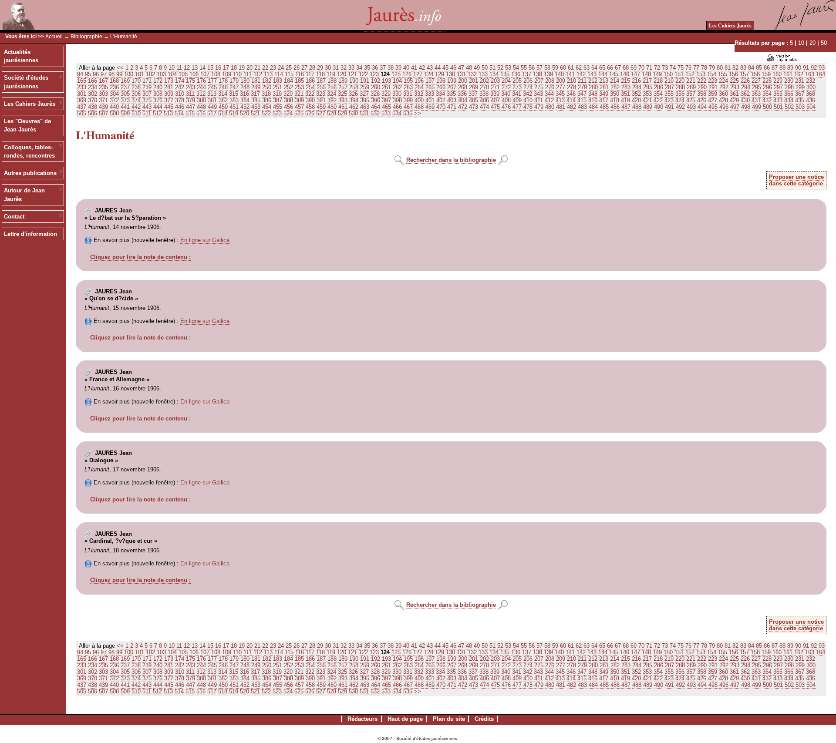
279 (582, 87)
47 (461, 67)
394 (353, 100)
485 (604, 107)
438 (92, 107)
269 (473, 87)
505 (81, 113)
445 (168, 107)
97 (104, 74)
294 (745, 87)
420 (636, 100)
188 (332, 80)
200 (462, 80)
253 (299, 87)
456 (288, 107)
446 (179, 107)
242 (179, 87)
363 (756, 94)
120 (341, 74)
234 (92, 87)
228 (767, 80)
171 (147, 80)
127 (417, 74)
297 (778, 87)
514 (179, 113)
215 (625, 80)
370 (92, 100)
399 (408, 100)
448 (201, 107)
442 (136, 107)
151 (679, 74)
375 (147, 100)
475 (495, 107)
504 (811, 107)
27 (304, 67)
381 (212, 100)
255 (321, 87)
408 (506, 100)
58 (547, 67)
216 (636, 80)
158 (755, 74)
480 (549, 107)
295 (756, 87)
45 (445, 67)
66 (610, 67)
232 (810, 80)
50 (824, 43)
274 (528, 87)
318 (266, 94)
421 (647, 100)
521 (255, 113)
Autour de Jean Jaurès (24, 194)
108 (215, 74)
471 (451, 107)
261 (386, 87)
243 (190, 87)
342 (527, 94)
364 (767, 94)
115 (289, 74)
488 (636, 107)
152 (689, 74)
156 (733, 74)
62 (579, 67)
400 (419, 100)
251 (277, 87)
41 (414, 67)
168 (114, 80)
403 (451, 100)
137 (526, 74)
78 (704, 67)
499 (756, 107)
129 (439, 74)
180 (244, 80)
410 (528, 100)
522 (266, 113)
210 (571, 80)
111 (247, 74)
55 (524, 67)
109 (226, 74)
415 (582, 100)
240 (157, 87)
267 (451, 87)
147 (635, 74)
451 (234, 107)
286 (658, 87)
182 (266, 80)
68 (626, 67)
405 (473, 100)
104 (172, 74)
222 (701, 80)
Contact (14, 216)
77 (696, 67)
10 (801, 43)
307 (147, 94)
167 (103, 80)
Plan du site (449, 719)
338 (484, 94)
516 (201, 113)
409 (517, 100)
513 (168, 113)
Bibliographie (86, 37)
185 (299, 80)
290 (702, 87)
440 (114, 107)
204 (506, 80)
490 (658, 107)
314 (222, 94)
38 (391, 67)
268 (462, 87)
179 (234, 80)
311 (190, 94)
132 (472, 74)
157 (744, 74)
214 (614, 80)
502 (789, 107)
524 (288, 113)
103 (161, 74)
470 (440, 107)
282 (615, 87)
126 (406, 74)
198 (440, 80)
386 (266, 100)
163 (809, 74)
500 (767, 107)
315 (233, 94)
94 (80, 74)
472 (462, 107)
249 (255, 87)
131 (461, 74)
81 (728, 67)
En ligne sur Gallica (204, 240)
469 (430, 107)
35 (367, 67)
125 (396, 74)
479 (538, 107)
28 (312, 67)
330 (396, 94)
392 (332, 100)
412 (549, 100)
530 (353, 113)
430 (745, 100)
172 (157, 80)
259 (364, 87)
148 (646, 74)
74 (673, 67)
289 (691, 87)
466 (397, 107)
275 (538, 87)
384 (244, 100)
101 (139, 74)
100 (128, 74)
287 (669, 87)
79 (712, 67)
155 (722, 74)
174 (179, 80)
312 (201, 94)
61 (571, 67)
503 (800, 107)
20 (812, 43)
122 (363, 74)
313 (211, 94)
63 (586, 67)
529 (342, 113)
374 (136, 100)
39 (398, 67)
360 (723, 94)
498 (745, 107)
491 (669, 107)
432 (767, 100)
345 (560, 94)
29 (320, 67)
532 (375, 113)
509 (125, 113)
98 (111, 74)
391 (321, 100)
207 (538, 80)
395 (364, 100)
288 (680, 87)
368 (810, 94)
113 (268, 74)
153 (700, 74)
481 (560, 107)
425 (690, 100)
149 (657, 74)
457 (299, 107)
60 (563, 67)
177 (212, 80)
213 (603, 80)
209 (560, 80)
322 (309, 94)
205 (517, 80)
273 (517, 87)
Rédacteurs (362, 719)
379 (190, 100)
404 (462, 100)
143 (592, 74)
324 (331, 94)
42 (422, 67)
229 (777, 80)
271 (495, 87)
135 (504, 74)
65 (602, 67)
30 (328, 67)
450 (223, 107)
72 (657, 67)
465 (386, 107)
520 (244, 113)
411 (538, 100)
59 (555, 67)
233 (81, 87)
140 (559, 74)
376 (157, 100)
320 (288, 94)
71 (649, 67)
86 (767, 67)
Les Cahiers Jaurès (730, 25)
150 (668, 74)
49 (477, 67)
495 (713, 107)
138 (537, 74)
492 (680, 107)
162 (798, 74)
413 (560, 100)
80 (720, 67)
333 (429, 94)
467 (408, 107)
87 (775, 67)
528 (331, 113)
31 (336, 67)
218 (658, 80)
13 (195, 67)
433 (777, 100)
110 (237, 74)
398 (397, 100)
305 (125, 94)
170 (136, 80)
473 (473, 107)
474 (484, 107)
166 (92, 80)
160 (777, 74)
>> (417, 113)
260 (375, 87)
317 (255, 94)
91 (806, 67)
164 (820, 74)
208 (549, 80)
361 (734, 94)
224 (723, 80)
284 (636, 87)
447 (190, 107)
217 (647, 80)
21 (257, 67)
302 (92, 94)
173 (168, 80)
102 (150, 74)
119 (331, 74)
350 (614, 94)
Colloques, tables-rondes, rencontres (29, 151)
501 (778, 107)
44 (438, 67)
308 (157, 94)
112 (257, 74)
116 (299, 74)
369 (81, 100)
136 (515, 74)
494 (702, 107)
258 (353, 87)
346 (571, 94)
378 (179, 100)
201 (473, 80)
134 (494, 74)
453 (255, 107)
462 (353, 107)
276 (549, 87)
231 (799, 80)
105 (183, 74)
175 (190, 80)
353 (647, 94)
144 (602, 74)
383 (234, 100)
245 (212, 87)
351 (625, 94)
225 (734, 80)
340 (505, 94)
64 (594, 67)
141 (570, 74)
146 (624, 74)
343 (538, 94)
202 (484, 80)
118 (320, 74)
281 (604, 87)
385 (255, 100)
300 (811, 87)
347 (582, 94)
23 (273, 67)
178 (223, 80)
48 (469, 67)
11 (179, 67)
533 (386, 113)
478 (528, 107)
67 (618, 67)
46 (453, 67)
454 (266, 107)
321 (298, 94)
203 (495, 80)
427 (712, 100)
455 (277, 107)
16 (218, 67)
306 (136, 94)
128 (428, 74)
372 (114, 100)
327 (364, 94)
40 (406, 67)
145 (613, 74)
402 (440, 100)
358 (701, 94)
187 (321, 80)
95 (88, 74)
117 (310, 74)
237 (125, 87)
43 (430, 67)
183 (277, 80)
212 (592, 80)
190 (353, 80)
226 (745, 80)
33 (351, 67)
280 (593, 87)
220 (679, 80)
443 (147, 107)
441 (125, 107)
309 (168, 94)
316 (244, 94)
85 (759, 67)
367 (799, 94)
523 (277, 113)
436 (810, 100)
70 (641, 67)
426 (701, 100)
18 (234, 67)
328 (375, 94)
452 (244, 107)
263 (408, 87)
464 (375, 107)
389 (299, 100)
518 (222, 113)
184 (288, 80)
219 (669, 80)
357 (690, 94)
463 (364, 107)
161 (787, 74)
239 (147, 87)
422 (658, 100)
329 (386, 94)
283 (625, 87)
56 (532, 67)
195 (408, 80)
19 (242, 67)
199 (451, 80)
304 (114, 94)
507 (103, 113)
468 (419, 107)
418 (614, 100)
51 (492, 67)
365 (777, 94)
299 (800, 87)
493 (691, 107)
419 (625, 100)
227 (756, 80)
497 (734, 107)
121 (352, 74)
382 (223, 100)
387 (277, 100)
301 (81, 94)
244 (201, 87)
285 (647, 87)
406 (484, 100)
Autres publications (30, 173)
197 (430, 80)
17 (226, 67)
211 (582, 80)
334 (440, 94)
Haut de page (405, 719)
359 (712, 94)
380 (201, 100)
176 (201, 80)
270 (484, 87)
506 (92, 113)
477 (517, 107)
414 (571, 100)
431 (756, 100)
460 (332, 107)
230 (788, 80)
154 (711, 74)
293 (734, 87)
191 (364, 80)
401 (430, 100)
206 (528, 80)
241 (168, 87)
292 (723, 87)
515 (190, 113)
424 (679, 100)
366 (788, 94)
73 (665, 67)
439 (103, 107)
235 (103, 87)
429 (734, 100)
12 (187, 67)
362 (745, 94)
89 (790, 67)
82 (735, 67)
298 (789, 87)
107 (204, 74)
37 (383, 67)
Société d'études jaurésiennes (26, 82)
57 (539, 67)
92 (814, 67)
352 (636, 94)
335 (451, 94)
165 (81, 80)
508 (114, 113)
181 (255, 80)
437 (81, 107)
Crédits (484, 719)
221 (690, 80)
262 (397, 87)
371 (103, 100)
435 (799, 100)
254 (310, 87)
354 (658, 94)
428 (723, 100)
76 (688, 67)
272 (506, 87)
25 (289, 67)
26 (296, 67)
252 (288, 87)
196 (419, 80)
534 (396, 113)
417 (603, 100)
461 (342, 107)
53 (508, 67)
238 (136, 87)
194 (397, 80)
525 (298, 113)
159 (766, 74)
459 (321, 107)
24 (281, 67)
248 (244, 87)
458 (310, 107)
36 (375, 67)
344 (549, 94)
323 (320, 94)
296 (767, 87)
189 (342, 80)
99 (119, 74)
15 (210, 67)
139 (548, 74)
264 (419, 87)
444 (157, 107)
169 (125, 80)
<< (120, 67)
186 (310, 80)
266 (440, 87)
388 (288, 100)
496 (723, 107)
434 (788, 100)
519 (233, 113)
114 (278, 74)
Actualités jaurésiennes (21, 56)
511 (146, 113)
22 (265, 67)
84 (751, 67)
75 (681, 67)
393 (342, 100)
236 (114, 87)
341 (516, 94)
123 (374, 74)
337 (473, 94)
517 (211, 113)
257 (342, 87)
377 (168, 100)
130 (450, 74)
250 (266, 87)
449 (212, 107)
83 (743, 67)
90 (798, 67)
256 (332, 87)
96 (96, 74)
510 (136, 113)
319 (277, 94)
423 (669, 100)
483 (582, 107)
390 (310, 100)
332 (418, 94)
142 (581, 74)
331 (407, 94)
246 (223, 87)
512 (157, 113)
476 (506, 107)
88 (782, 67)
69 (633, 67)
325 (342, 94)
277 (560, 87)
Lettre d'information (30, 234)
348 (592, 94)
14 (202, 67)
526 (309, 113)
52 (500, 67)
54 (516, 67)
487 (625, 107)
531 (364, 113)
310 (179, 94)
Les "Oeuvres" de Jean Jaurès (27, 125)
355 (669, 94)
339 (494, 94)
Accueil (54, 37)
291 (713, 87)
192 (375, 80)
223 (712, 80)
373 (125, 100)
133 (483, 74)
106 (194, 74)
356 (679, 94)
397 (386, 100)
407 (495, 100)
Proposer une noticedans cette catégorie (796, 180)
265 (430, 87)
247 (234, 87)
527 (320, 113)
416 (592, 100)
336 (462, 94)
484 (593, 107)
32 (343, 67)
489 (647, 107)
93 (822, 67)
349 (603, 94)
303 (103, 94)
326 (353, 94)
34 (359, 67)
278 (571, 87)
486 (615, 107)
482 (571, 107)
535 (407, 113)
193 (386, 80)
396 (375, 100)
